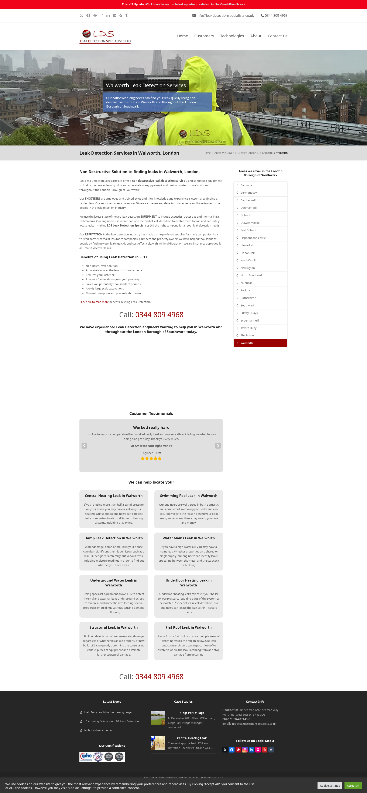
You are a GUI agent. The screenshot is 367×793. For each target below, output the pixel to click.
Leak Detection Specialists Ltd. (174, 778)
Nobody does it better (98, 730)
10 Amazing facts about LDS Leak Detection (111, 721)
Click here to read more (94, 302)
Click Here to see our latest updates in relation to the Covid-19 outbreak (195, 4)
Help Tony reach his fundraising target (108, 712)
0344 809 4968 (276, 15)
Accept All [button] (353, 785)
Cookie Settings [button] (330, 785)
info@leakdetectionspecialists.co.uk (225, 15)
